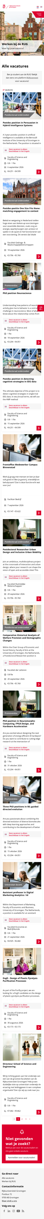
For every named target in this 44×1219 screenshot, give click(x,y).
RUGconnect (32, 77)
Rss (23, 1211)
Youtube (18, 1211)
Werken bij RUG (9, 1181)
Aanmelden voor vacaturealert (21, 1157)
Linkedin (9, 1211)
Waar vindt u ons (9, 1201)
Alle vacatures (8, 1178)
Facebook (4, 1211)
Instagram (13, 1211)
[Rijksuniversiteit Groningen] (11, 7)
